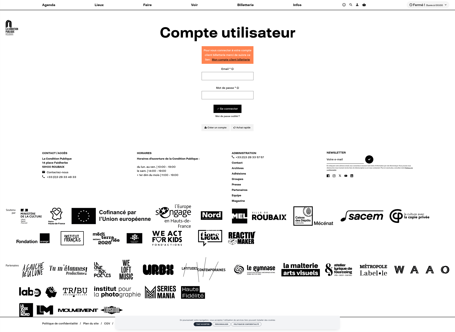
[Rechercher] (351, 4)
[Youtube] (346, 176)
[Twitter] (340, 176)
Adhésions (239, 173)
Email (226, 69)
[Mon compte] (358, 4)
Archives (238, 168)
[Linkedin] (351, 176)
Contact (237, 162)
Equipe (236, 195)
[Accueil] (12, 26)
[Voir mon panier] (364, 4)
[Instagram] (334, 176)
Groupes (237, 179)
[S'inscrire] (369, 159)
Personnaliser (221, 324)
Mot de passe (226, 88)
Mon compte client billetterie (231, 59)
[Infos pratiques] (344, 4)
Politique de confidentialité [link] (246, 324)
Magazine (238, 200)
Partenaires (239, 190)
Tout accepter (202, 324)
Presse (236, 184)
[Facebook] (328, 176)
